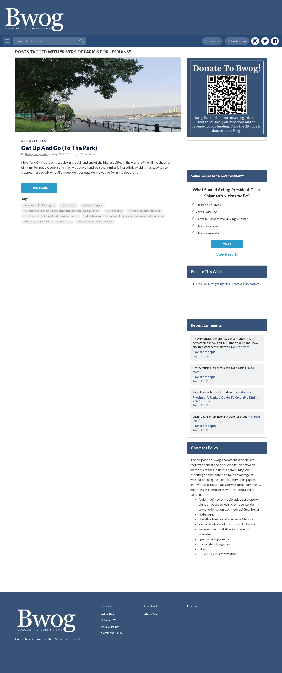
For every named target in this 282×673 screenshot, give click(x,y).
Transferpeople (204, 352)
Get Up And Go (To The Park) (59, 147)
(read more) (243, 347)
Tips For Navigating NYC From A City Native (227, 284)
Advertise (107, 614)
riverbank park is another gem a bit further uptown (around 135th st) (61, 210)
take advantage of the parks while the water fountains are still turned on (124, 216)
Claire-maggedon (208, 233)
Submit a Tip (237, 41)
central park (68, 205)
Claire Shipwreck (208, 226)
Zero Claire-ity (206, 212)
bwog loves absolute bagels (39, 205)
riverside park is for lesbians (144, 210)
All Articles (33, 141)
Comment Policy (111, 632)
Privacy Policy (110, 626)
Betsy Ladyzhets (36, 154)
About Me (150, 614)
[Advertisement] (227, 155)
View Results (227, 254)
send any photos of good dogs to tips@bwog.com (50, 216)
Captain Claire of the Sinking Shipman (222, 219)
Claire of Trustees (208, 205)
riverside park (114, 210)
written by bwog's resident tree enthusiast (47, 221)
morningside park (92, 205)
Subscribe (212, 41)
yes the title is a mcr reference (95, 221)
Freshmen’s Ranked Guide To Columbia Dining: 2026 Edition (226, 399)
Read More (39, 187)
